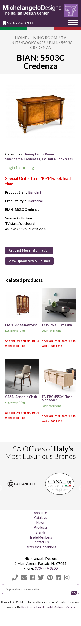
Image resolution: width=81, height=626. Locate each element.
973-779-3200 (19, 23)
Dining (29, 154)
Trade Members (40, 537)
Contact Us (40, 542)
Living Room (44, 37)
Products (40, 527)
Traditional (35, 201)
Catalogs (40, 517)
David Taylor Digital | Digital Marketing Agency (48, 607)
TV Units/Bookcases (57, 159)
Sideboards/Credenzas (22, 159)
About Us (40, 513)
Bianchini (34, 192)
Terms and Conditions (40, 547)
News (40, 522)
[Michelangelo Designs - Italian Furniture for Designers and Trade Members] (40, 10)
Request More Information (29, 250)
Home (21, 37)
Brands (41, 532)
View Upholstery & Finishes (29, 261)
